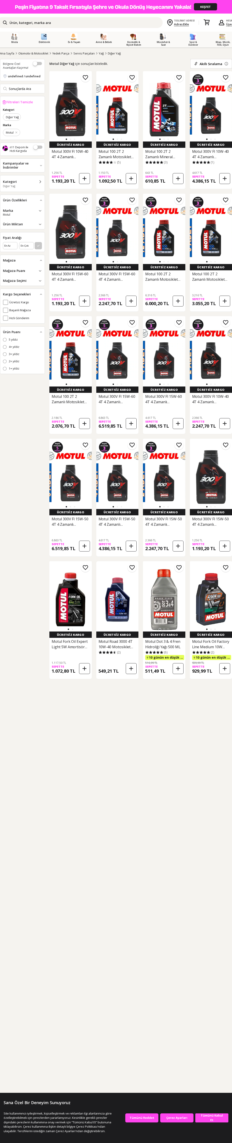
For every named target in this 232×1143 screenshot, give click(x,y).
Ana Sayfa (7, 53)
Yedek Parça (60, 53)
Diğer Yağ (114, 53)
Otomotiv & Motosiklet (33, 53)
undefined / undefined (24, 76)
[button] (66, 139)
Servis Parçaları (84, 53)
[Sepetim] (207, 22)
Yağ (101, 53)
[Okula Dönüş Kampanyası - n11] (116, 7)
